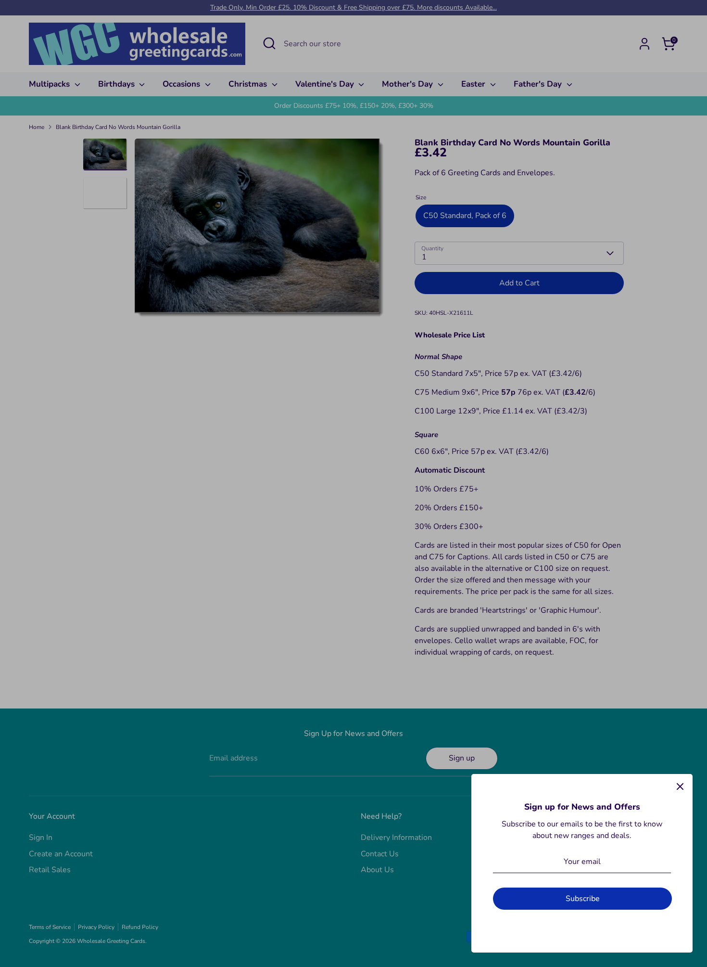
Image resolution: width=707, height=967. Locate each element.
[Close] (680, 786)
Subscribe (583, 898)
